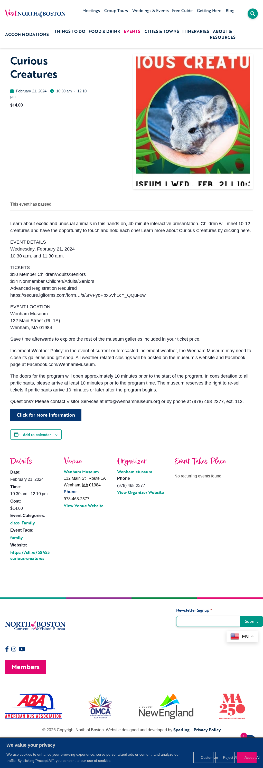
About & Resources (223, 34)
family (16, 537)
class (15, 523)
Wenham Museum (81, 472)
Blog (230, 10)
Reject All (229, 757)
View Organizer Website (140, 492)
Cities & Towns (162, 31)
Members (26, 666)
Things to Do (69, 31)
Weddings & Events (150, 10)
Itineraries (195, 31)
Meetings (91, 10)
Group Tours (116, 10)
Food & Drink (104, 31)
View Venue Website (84, 506)
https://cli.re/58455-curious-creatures (30, 555)
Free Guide (182, 10)
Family (28, 523)
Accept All (251, 757)
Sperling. (182, 730)
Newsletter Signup (194, 610)
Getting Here (209, 10)
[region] (131, 752)
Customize (207, 757)
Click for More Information (46, 414)
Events (132, 31)
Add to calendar (37, 434)
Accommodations (27, 34)
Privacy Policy (207, 730)
